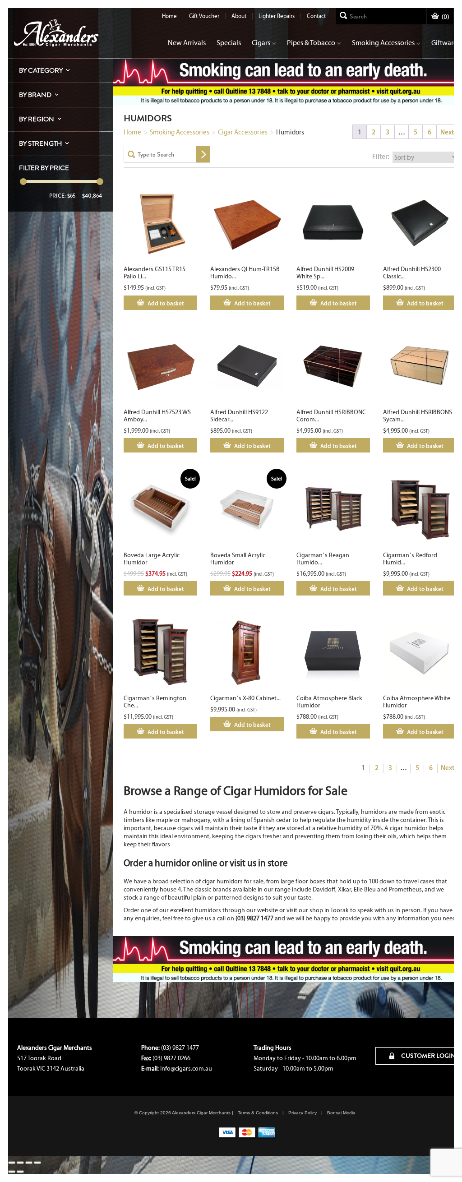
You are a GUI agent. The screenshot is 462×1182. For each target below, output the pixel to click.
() (445, 17)
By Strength (40, 143)
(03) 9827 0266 (171, 1058)
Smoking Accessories (383, 42)
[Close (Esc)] (37, 1162)
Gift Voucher (204, 16)
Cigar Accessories (243, 132)
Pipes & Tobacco (311, 42)
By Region (36, 119)
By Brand (35, 95)
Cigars (261, 42)
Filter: (380, 156)
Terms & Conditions (258, 1112)
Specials (229, 42)
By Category (41, 70)
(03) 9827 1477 (180, 1048)
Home (169, 16)
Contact (316, 16)
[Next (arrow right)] (20, 1171)
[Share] (28, 1162)
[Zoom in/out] (11, 1162)
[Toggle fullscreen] (20, 1162)
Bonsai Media (341, 1112)
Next (447, 132)
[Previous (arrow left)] (11, 1171)
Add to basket (166, 303)
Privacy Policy (302, 1112)
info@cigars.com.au (186, 1068)
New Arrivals (187, 42)
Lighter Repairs (277, 16)
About (238, 16)
